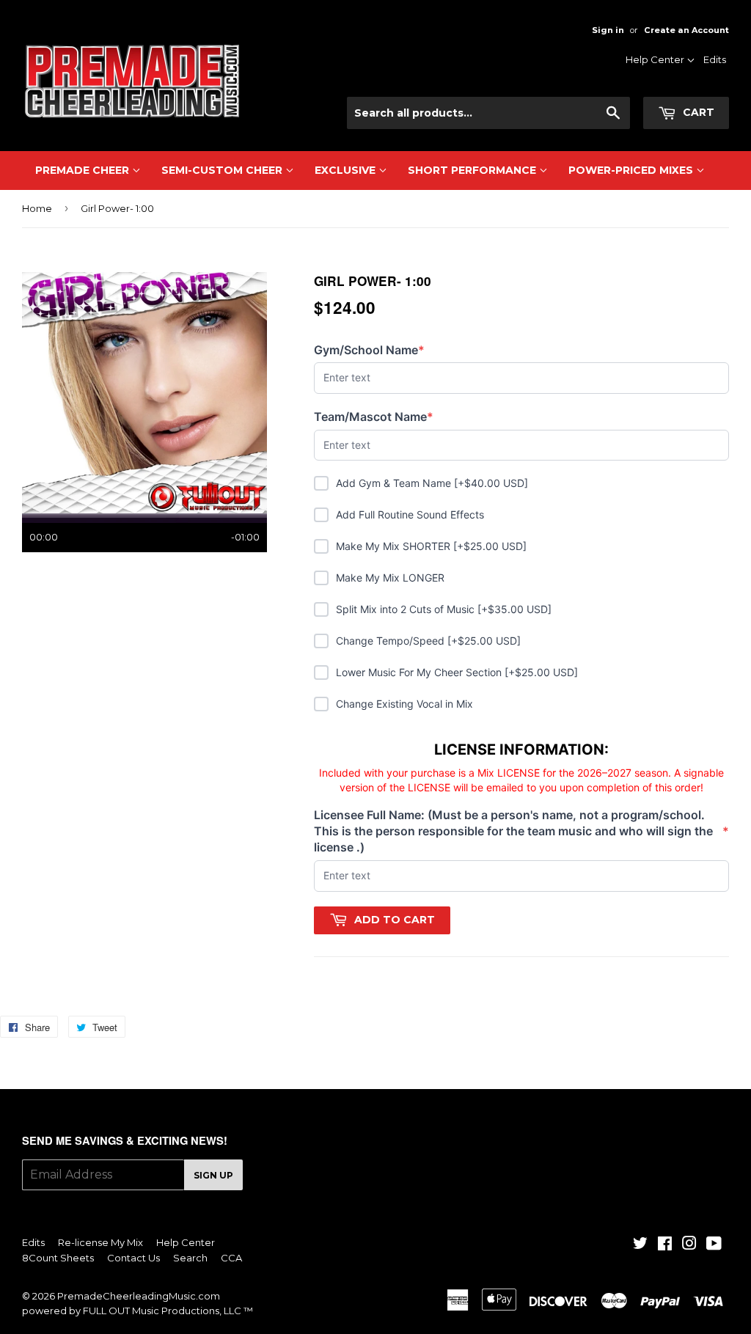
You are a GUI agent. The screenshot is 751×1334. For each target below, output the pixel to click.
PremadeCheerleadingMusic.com (138, 1296)
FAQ (672, 119)
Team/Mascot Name (373, 417)
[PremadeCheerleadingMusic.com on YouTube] (714, 1245)
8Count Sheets (58, 1258)
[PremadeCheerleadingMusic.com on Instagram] (689, 1245)
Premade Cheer (83, 170)
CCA (231, 1258)
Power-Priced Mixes (632, 170)
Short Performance (473, 170)
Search (190, 1258)
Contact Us (656, 100)
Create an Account (686, 30)
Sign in (608, 30)
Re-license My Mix (100, 1242)
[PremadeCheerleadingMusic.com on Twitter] (640, 1245)
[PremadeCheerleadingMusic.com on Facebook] (665, 1245)
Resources (657, 81)
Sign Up (213, 1175)
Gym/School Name (369, 350)
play (144, 392)
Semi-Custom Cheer (223, 170)
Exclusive (346, 170)
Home (37, 208)
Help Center (656, 59)
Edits (714, 59)
